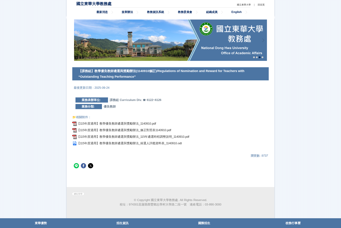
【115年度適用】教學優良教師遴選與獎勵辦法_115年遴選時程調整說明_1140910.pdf (133, 136)
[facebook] (84, 166)
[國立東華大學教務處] (170, 40)
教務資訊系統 (155, 11)
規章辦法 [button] (127, 11)
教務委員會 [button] (185, 11)
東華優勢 (41, 223)
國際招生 (204, 223)
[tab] (254, 57)
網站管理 (78, 194)
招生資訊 (123, 223)
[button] (78, 40)
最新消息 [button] (102, 11)
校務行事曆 (293, 223)
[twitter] (91, 166)
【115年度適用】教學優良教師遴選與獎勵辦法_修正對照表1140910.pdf (124, 130)
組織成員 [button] (212, 11)
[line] (77, 166)
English (236, 11)
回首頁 (261, 5)
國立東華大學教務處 (94, 3)
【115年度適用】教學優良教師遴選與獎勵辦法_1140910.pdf (116, 123)
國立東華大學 (244, 5)
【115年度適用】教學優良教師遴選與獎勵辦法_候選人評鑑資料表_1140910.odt (129, 143)
